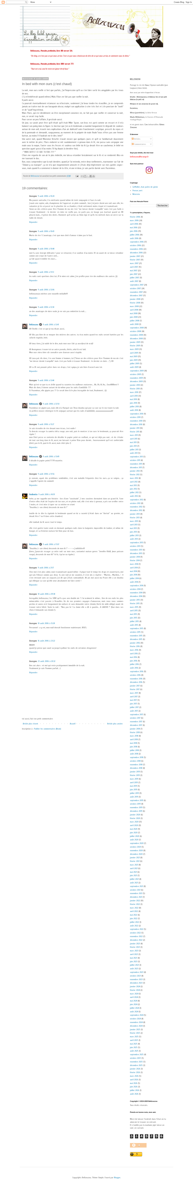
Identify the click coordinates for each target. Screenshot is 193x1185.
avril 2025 (134, 1040)
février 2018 (135, 732)
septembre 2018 (136, 757)
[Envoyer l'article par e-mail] (77, 176)
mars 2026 (134, 1076)
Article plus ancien (115, 723)
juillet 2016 (134, 664)
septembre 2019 (136, 800)
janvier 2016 (135, 643)
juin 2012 (133, 489)
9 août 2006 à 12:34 (46, 307)
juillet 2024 (134, 1008)
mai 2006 (134, 227)
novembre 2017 (136, 721)
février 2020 (135, 818)
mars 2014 (134, 564)
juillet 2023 (134, 965)
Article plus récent (30, 723)
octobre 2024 (135, 1018)
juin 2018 (133, 746)
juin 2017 (133, 703)
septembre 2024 (136, 1015)
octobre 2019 (135, 804)
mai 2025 (133, 1044)
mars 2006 (134, 220)
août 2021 (134, 882)
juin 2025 (134, 1047)
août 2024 (134, 1011)
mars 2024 (134, 993)
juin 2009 (134, 360)
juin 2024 (133, 1004)
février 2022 (135, 904)
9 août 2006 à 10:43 (46, 231)
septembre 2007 (137, 285)
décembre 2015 (136, 639)
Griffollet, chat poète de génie (145, 187)
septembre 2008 (137, 327)
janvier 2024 (135, 986)
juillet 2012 (134, 492)
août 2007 (134, 281)
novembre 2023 (136, 979)
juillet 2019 (134, 793)
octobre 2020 (135, 847)
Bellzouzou (33, 324)
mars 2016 (134, 650)
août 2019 (134, 797)
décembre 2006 (136, 252)
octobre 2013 (135, 546)
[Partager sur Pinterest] (93, 176)
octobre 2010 (135, 417)
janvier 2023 (135, 943)
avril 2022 (134, 911)
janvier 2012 (135, 471)
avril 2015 (134, 610)
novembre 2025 (136, 1061)
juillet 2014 (134, 578)
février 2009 (135, 345)
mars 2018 (134, 736)
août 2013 (134, 539)
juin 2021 (133, 875)
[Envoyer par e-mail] (82, 176)
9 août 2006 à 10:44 (46, 248)
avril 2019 (134, 782)
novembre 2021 (136, 893)
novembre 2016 (136, 678)
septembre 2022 (136, 929)
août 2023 (134, 968)
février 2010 (135, 388)
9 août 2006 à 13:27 (46, 424)
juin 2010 (133, 403)
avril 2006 (134, 224)
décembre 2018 (136, 768)
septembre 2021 (136, 886)
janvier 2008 (135, 299)
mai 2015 (133, 614)
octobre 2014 (135, 589)
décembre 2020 (136, 854)
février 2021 (135, 861)
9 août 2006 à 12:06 (46, 289)
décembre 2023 (136, 983)
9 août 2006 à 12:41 (51, 324)
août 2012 (134, 496)
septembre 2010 (136, 414)
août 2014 (134, 582)
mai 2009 (134, 356)
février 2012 (135, 474)
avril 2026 (134, 1079)
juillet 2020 (134, 836)
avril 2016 (134, 653)
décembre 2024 (136, 1026)
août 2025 (134, 1051)
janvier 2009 (135, 342)
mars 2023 (134, 950)
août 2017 (134, 711)
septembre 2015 (136, 628)
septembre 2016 (136, 671)
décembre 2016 (136, 682)
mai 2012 (133, 485)
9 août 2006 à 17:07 (51, 544)
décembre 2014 (136, 596)
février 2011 (134, 431)
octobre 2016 (135, 675)
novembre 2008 (136, 335)
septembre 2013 (136, 542)
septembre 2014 (136, 585)
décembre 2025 (136, 1065)
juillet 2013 (134, 535)
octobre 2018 (135, 761)
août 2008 (134, 324)
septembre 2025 (137, 1054)
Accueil (72, 723)
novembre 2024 (136, 1022)
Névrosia (136, 194)
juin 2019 (133, 789)
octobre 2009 (135, 374)
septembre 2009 (137, 370)
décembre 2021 (136, 897)
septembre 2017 (136, 714)
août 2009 (134, 367)
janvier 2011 (134, 428)
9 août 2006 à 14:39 (46, 494)
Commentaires (140, 144)
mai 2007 (133, 270)
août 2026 (134, 1094)
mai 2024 (133, 1001)
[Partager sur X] (87, 176)
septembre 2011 (136, 456)
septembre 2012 (136, 499)
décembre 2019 (136, 811)
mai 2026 (133, 1083)
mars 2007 (134, 263)
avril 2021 (134, 868)
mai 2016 (133, 657)
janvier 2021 (135, 857)
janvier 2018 (135, 729)
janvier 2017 (135, 685)
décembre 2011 (136, 467)
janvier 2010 (135, 385)
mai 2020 (133, 829)
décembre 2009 (136, 381)
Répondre (33, 222)
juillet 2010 (134, 406)
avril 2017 (134, 696)
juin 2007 (134, 274)
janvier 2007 (135, 256)
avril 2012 (134, 481)
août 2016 (134, 668)
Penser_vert (137, 190)
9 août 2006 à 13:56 (46, 474)
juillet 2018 (134, 750)
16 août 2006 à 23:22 (46, 641)
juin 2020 (134, 832)
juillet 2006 (134, 234)
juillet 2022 (134, 922)
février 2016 (135, 646)
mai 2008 (134, 313)
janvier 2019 (135, 771)
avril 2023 (134, 954)
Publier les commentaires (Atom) (47, 729)
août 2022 (134, 925)
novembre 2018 (136, 764)
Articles (137, 139)
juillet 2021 (134, 879)
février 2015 (135, 603)
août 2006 (134, 238)
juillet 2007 (134, 277)
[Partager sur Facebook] (90, 176)
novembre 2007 (136, 292)
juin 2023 (133, 961)
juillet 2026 (134, 1090)
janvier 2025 (135, 1029)
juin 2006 (134, 231)
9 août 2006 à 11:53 (46, 272)
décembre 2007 (136, 295)
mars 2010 (134, 392)
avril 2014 (134, 567)
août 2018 (134, 753)
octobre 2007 (135, 288)
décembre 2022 (136, 940)
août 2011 (134, 453)
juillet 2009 (134, 363)
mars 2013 (134, 521)
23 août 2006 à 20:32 (46, 661)
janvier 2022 (135, 900)
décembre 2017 (136, 725)
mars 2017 (134, 693)
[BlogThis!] (85, 176)
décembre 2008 (136, 338)
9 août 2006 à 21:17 (46, 567)
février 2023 (135, 947)
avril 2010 (134, 396)
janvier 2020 (135, 814)
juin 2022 (133, 918)
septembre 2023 (136, 972)
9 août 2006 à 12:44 (46, 380)
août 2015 (134, 625)
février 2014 (135, 560)
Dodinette (33, 494)
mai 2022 (133, 915)
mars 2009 (134, 349)
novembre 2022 (136, 936)
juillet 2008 (134, 320)
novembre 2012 (136, 506)
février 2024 (135, 990)
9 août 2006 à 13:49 (51, 456)
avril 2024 (134, 997)
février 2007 (135, 259)
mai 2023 (133, 958)
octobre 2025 (135, 1058)
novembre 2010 (136, 421)
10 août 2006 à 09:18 (46, 594)
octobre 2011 (135, 460)
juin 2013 (133, 532)
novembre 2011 (136, 464)
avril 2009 (134, 353)
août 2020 (134, 839)
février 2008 (135, 302)
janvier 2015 (135, 600)
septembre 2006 (137, 242)
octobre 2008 (135, 331)
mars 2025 (134, 1036)
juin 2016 (133, 661)
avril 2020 (134, 825)
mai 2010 (133, 399)
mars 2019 (134, 779)
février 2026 (135, 1072)
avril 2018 (134, 739)
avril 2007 (134, 267)
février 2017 (135, 689)
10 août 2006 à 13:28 (46, 623)
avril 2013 (134, 524)
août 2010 (134, 410)
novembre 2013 (136, 549)
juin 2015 (133, 617)
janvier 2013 (135, 514)
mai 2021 (133, 872)
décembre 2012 (136, 510)
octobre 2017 (135, 718)
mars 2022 (134, 908)
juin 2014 (133, 574)
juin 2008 (134, 317)
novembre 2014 (136, 592)
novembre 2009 (136, 378)
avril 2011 (133, 438)
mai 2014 (133, 571)
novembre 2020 (136, 850)
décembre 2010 (136, 424)
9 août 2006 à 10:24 (46, 196)
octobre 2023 (135, 976)
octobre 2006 (135, 245)
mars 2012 (134, 478)
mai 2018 (133, 743)
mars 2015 (134, 607)
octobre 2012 (135, 503)
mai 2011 (133, 442)
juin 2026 (134, 1086)
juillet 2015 (134, 621)
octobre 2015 (135, 632)
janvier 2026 (135, 1069)
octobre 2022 (135, 933)
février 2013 (135, 517)
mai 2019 (133, 786)
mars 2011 (134, 435)
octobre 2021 (135, 890)
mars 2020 (134, 821)
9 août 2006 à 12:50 (51, 404)
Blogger (117, 1177)
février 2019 (135, 775)
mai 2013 (133, 528)
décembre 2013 (136, 553)
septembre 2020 (137, 843)
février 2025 (135, 1033)
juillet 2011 (134, 449)
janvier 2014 (135, 557)
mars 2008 (134, 306)
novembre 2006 (136, 249)
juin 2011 (133, 446)
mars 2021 (134, 865)
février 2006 (135, 217)
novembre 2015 (136, 635)
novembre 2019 (136, 807)
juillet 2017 (134, 707)
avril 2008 (134, 310)
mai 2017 (133, 700)
